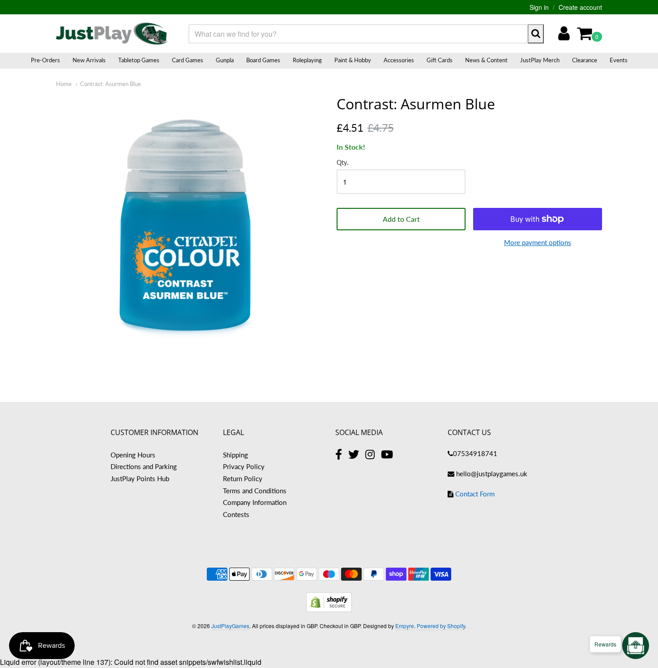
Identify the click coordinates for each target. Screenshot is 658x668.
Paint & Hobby (352, 60)
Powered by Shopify (441, 625)
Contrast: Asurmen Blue (110, 83)
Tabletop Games (138, 60)
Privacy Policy (244, 466)
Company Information (254, 502)
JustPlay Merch (540, 60)
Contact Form (475, 494)
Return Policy (242, 478)
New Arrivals (89, 60)
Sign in (539, 7)
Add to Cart (401, 219)
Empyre (404, 625)
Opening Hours (133, 455)
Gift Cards (440, 60)
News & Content (486, 60)
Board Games (263, 60)
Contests (236, 514)
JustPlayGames (230, 625)
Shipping (235, 455)
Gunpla (225, 60)
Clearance (584, 60)
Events (619, 60)
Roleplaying (307, 60)
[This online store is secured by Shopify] (329, 609)
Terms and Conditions (254, 491)
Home (64, 83)
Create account (580, 7)
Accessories (399, 60)
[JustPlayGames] (112, 33)
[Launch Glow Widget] (635, 645)
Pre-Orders (45, 60)
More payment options (537, 242)
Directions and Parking (144, 466)
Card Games (187, 60)
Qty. (342, 162)
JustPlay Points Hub (140, 478)
